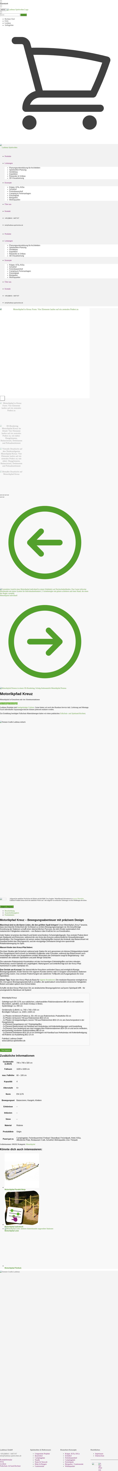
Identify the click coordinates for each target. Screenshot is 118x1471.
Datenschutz (99, 1423)
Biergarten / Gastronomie (74, 1431)
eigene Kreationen (47, 980)
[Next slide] (2, 398)
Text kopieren (5, 1050)
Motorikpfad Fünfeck (13, 1235)
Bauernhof (39, 1423)
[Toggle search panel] (1, 12)
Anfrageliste (9, 25)
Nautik (37, 1427)
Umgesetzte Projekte (42, 1421)
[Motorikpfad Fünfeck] (47, 1233)
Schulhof (68, 1423)
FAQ (6, 21)
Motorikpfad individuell (14, 1227)
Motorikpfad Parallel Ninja (15, 1189)
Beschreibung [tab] (10, 911)
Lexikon (8, 23)
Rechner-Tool (10, 19)
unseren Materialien (78, 898)
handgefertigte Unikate (25, 707)
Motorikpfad (30, 1144)
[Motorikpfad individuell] (47, 1208)
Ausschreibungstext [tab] (12, 913)
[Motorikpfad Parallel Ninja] (47, 1170)
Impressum (99, 1421)
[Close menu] (1, 1)
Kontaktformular (6, 1427)
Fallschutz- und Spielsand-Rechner (72, 713)
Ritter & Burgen (41, 1431)
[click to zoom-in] (45, 353)
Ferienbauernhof (71, 1425)
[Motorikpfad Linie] (47, 1229)
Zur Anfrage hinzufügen (9, 703)
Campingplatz (40, 1425)
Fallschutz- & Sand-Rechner (10, 1433)
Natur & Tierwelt (41, 1429)
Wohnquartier (70, 1433)
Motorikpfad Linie (12, 1231)
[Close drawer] (1, 6)
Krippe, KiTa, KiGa (72, 1421)
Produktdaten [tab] (9, 915)
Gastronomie (39, 1433)
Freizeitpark (69, 1429)
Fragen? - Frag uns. (7, 906)
